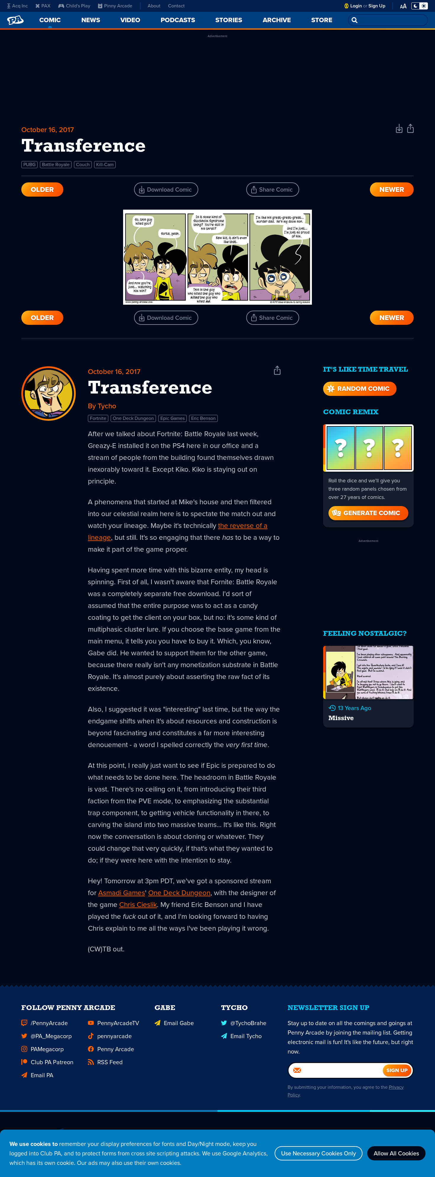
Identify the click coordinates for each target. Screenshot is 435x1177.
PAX (46, 5)
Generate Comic (372, 513)
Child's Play (78, 5)
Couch (83, 164)
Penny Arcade (115, 1049)
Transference (150, 388)
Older (42, 189)
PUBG (29, 164)
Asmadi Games (121, 892)
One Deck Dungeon (133, 418)
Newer (391, 189)
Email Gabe (179, 1023)
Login (356, 5)
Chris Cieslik (138, 904)
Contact (176, 5)
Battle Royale (56, 164)
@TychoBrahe (248, 1023)
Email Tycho (246, 1036)
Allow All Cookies (396, 1153)
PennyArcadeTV (118, 1023)
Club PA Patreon (52, 1062)
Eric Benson (203, 418)
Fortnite (98, 418)
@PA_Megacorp (51, 1036)
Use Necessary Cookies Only (318, 1153)
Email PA (42, 1075)
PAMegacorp (47, 1049)
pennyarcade (114, 1036)
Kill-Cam (105, 164)
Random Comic (363, 389)
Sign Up (376, 5)
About (154, 5)
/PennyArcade (49, 1023)
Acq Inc (20, 5)
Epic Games (172, 418)
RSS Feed (110, 1062)
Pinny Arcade (118, 5)
